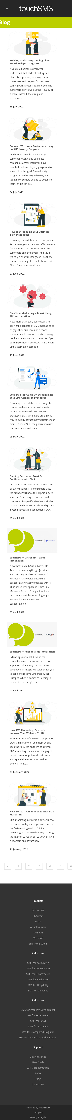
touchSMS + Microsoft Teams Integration (27, 559)
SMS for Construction (38, 968)
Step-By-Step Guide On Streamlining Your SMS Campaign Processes (31, 396)
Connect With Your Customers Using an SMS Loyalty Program (32, 147)
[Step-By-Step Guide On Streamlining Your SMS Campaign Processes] (32, 377)
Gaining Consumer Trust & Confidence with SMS (26, 478)
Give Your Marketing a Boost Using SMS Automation (31, 315)
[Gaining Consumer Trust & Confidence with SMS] (32, 459)
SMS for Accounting (38, 963)
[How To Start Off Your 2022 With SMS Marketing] (32, 794)
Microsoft (38, 938)
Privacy (33, 1117)
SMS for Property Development (38, 1010)
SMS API (38, 932)
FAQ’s (38, 1073)
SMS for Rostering (38, 1026)
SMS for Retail (38, 1021)
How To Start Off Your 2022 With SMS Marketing (32, 813)
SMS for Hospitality (38, 985)
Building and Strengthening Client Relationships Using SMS (30, 62)
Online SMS (38, 910)
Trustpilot (38, 1112)
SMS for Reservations (38, 1015)
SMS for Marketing (38, 990)
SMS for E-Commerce (38, 974)
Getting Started (38, 1056)
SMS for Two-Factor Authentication (38, 1037)
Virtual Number (38, 927)
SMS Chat (38, 916)
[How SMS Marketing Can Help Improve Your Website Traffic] (32, 713)
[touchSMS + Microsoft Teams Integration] (32, 540)
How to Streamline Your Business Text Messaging (30, 233)
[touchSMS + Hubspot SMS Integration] (32, 634)
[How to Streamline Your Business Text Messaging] (32, 214)
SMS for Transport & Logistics (38, 1032)
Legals (43, 1117)
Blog (38, 1079)
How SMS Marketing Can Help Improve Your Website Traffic (27, 731)
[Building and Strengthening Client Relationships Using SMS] (32, 43)
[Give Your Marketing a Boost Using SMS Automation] (32, 296)
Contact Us (38, 1084)
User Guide (38, 1062)
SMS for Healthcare (38, 979)
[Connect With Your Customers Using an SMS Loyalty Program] (32, 129)
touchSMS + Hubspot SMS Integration (32, 651)
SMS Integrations (38, 943)
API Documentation (38, 1068)
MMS (38, 921)
